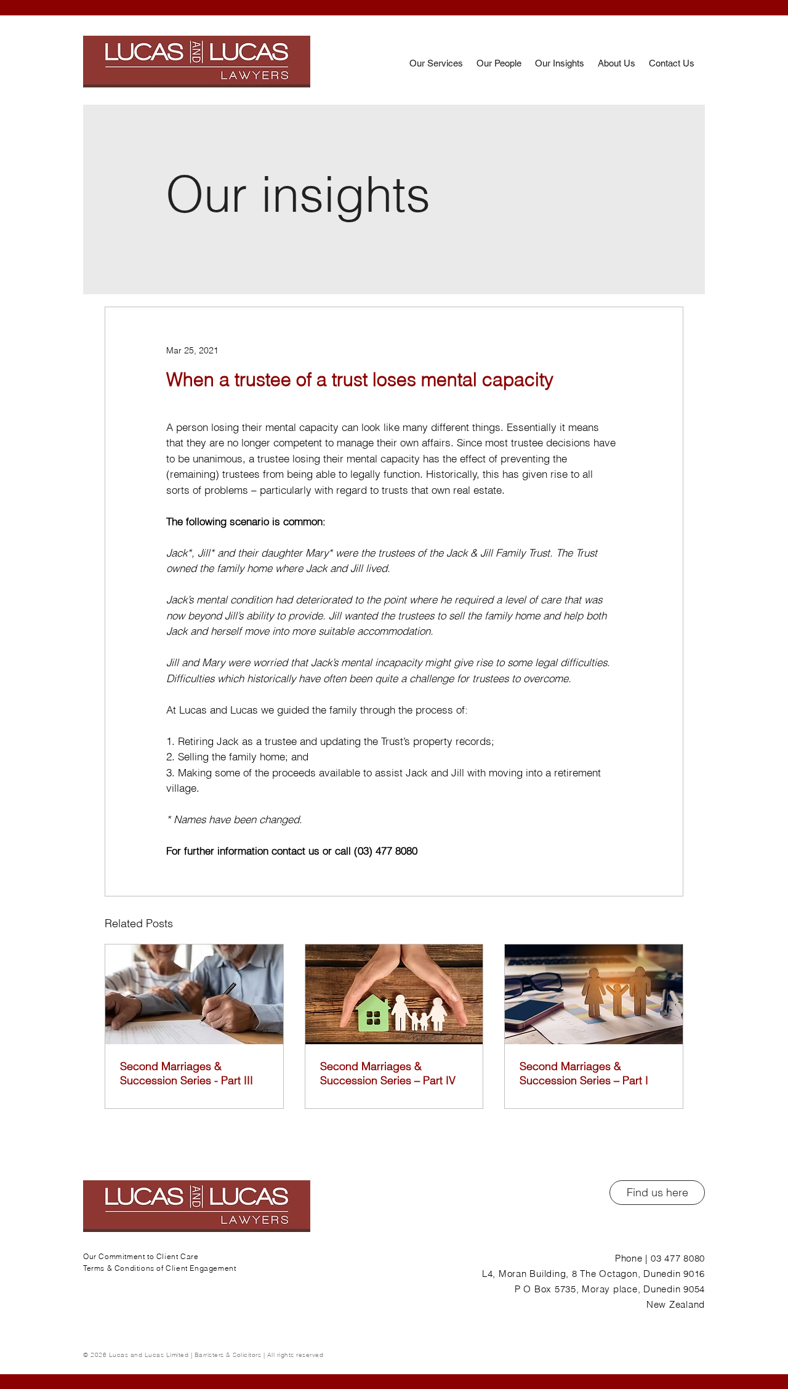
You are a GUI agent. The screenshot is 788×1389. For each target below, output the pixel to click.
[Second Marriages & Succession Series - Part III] (194, 994)
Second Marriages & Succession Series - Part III (186, 1073)
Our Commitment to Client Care (140, 1256)
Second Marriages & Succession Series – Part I (584, 1073)
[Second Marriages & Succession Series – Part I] (594, 994)
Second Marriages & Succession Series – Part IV (388, 1073)
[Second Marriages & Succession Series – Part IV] (394, 994)
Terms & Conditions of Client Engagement (159, 1268)
